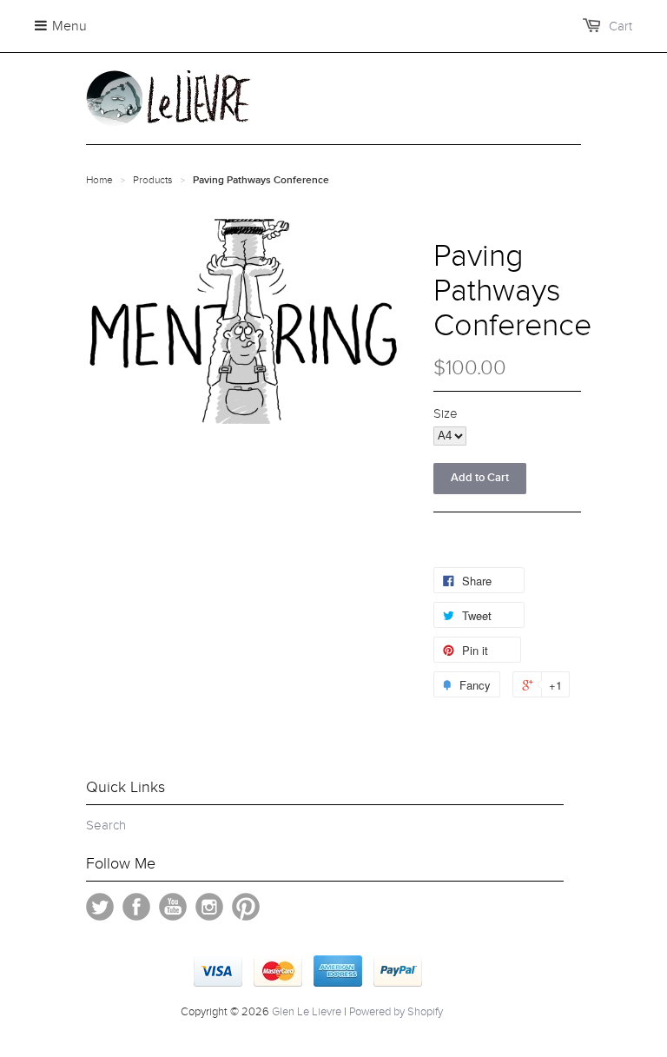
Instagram (209, 907)
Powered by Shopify (396, 1012)
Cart (620, 26)
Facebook (136, 907)
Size (445, 413)
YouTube (173, 907)
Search (106, 825)
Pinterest (246, 907)
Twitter (100, 907)
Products (153, 180)
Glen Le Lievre (306, 1012)
